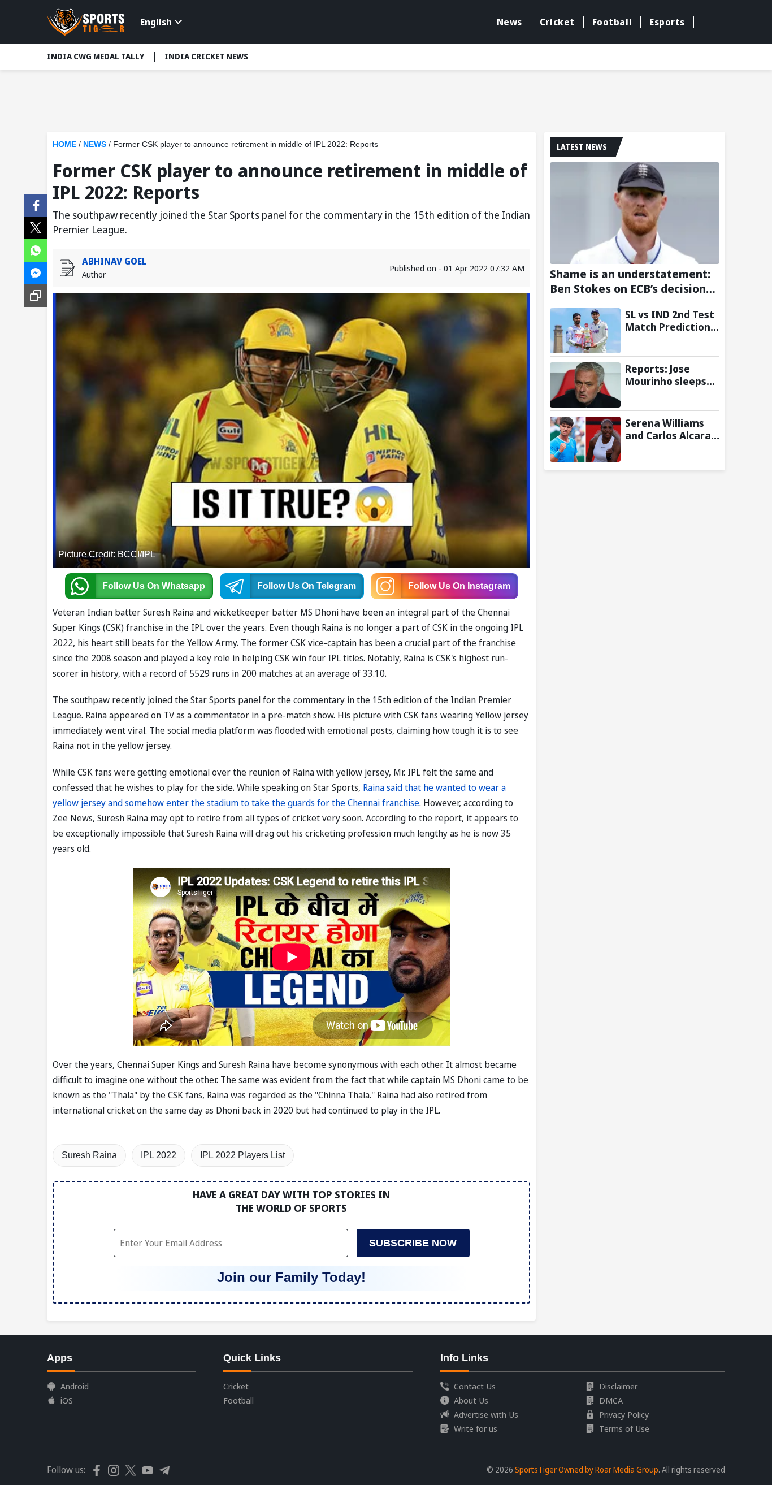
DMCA (611, 1400)
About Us (471, 1400)
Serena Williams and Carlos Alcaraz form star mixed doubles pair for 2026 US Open (670, 429)
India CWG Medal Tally (95, 56)
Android (74, 1386)
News (509, 22)
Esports (667, 22)
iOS (66, 1400)
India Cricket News (206, 56)
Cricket (557, 22)
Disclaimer (618, 1386)
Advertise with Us (486, 1414)
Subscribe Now (413, 1243)
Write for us (475, 1428)
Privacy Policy (624, 1414)
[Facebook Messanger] (35, 272)
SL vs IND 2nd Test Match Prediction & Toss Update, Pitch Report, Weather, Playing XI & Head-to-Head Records (671, 320)
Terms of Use (624, 1428)
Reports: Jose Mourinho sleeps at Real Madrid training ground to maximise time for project (671, 374)
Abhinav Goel (114, 261)
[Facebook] (35, 204)
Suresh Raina (89, 1155)
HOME (64, 144)
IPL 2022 (158, 1155)
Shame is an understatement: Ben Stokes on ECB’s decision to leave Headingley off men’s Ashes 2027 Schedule (631, 281)
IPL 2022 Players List (242, 1155)
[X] (35, 226)
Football (612, 22)
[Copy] (35, 295)
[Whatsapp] (35, 249)
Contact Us (475, 1386)
